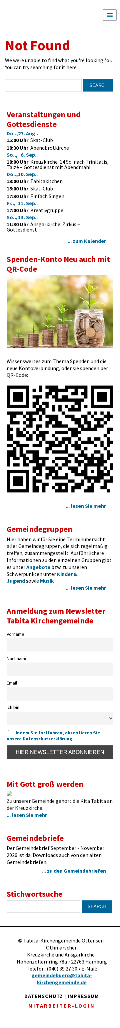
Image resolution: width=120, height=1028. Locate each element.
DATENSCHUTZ (43, 996)
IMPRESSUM (83, 996)
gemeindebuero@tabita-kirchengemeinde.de (61, 979)
